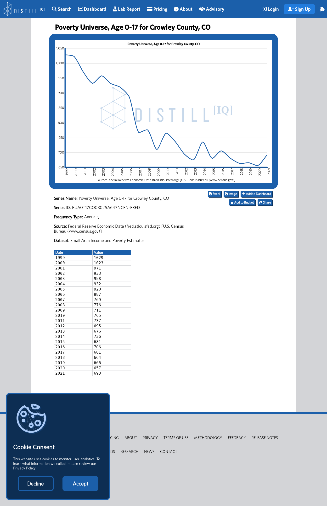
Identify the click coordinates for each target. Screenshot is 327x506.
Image (232, 194)
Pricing (159, 9)
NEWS (149, 451)
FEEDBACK (237, 438)
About (185, 9)
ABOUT (130, 438)
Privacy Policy (24, 468)
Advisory (214, 9)
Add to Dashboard (258, 194)
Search (64, 9)
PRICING (112, 438)
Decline (35, 483)
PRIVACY (150, 438)
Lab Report (128, 9)
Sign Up (302, 9)
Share (266, 202)
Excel (216, 194)
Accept (80, 483)
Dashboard (94, 9)
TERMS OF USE (176, 438)
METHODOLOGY (208, 438)
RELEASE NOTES (265, 438)
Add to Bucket (243, 202)
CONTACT (168, 451)
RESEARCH (129, 451)
